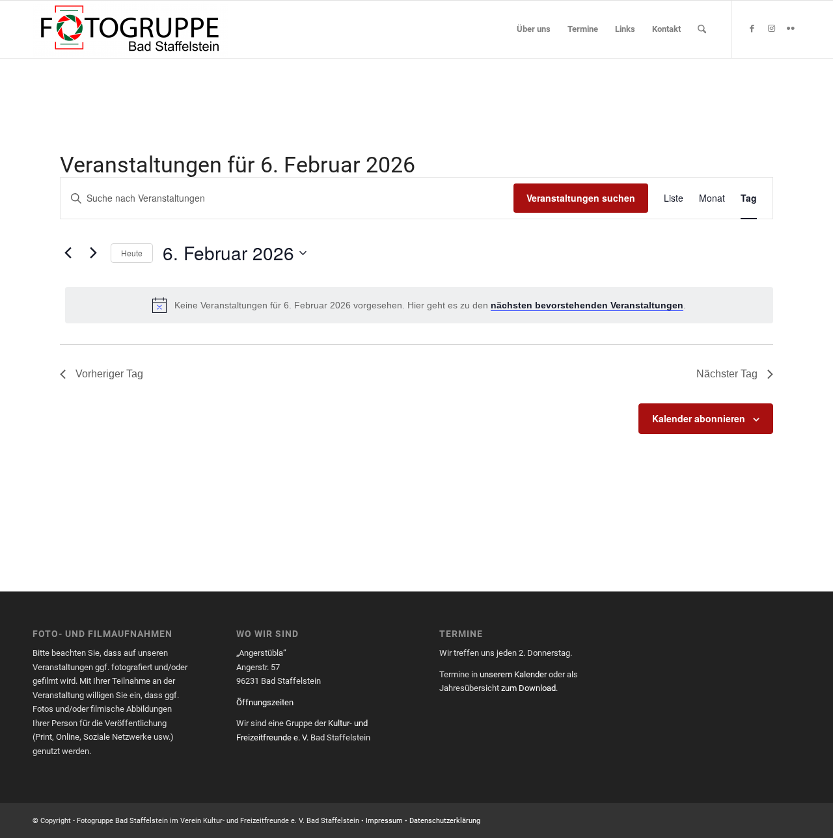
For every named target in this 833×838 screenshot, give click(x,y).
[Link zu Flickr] (790, 28)
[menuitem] (533, 29)
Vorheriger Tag (109, 373)
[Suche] (702, 29)
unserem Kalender (513, 674)
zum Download (528, 688)
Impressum (384, 821)
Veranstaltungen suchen (580, 197)
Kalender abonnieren (698, 418)
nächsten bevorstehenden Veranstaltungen (587, 305)
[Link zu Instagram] (771, 28)
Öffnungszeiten (265, 702)
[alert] (419, 305)
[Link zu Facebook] (751, 28)
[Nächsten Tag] (93, 253)
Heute (132, 252)
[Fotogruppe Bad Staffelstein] (130, 29)
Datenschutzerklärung (444, 821)
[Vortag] (67, 253)
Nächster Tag (727, 373)
